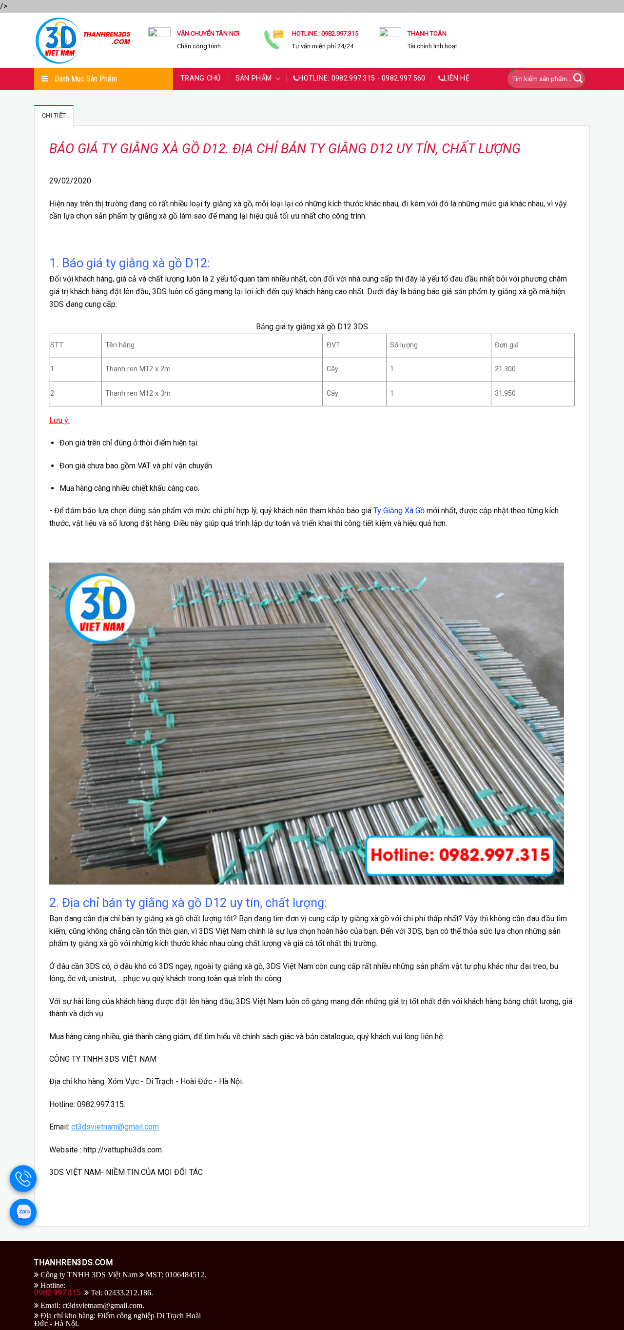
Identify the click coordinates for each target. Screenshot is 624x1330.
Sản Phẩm (254, 78)
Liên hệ (456, 78)
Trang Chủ (201, 78)
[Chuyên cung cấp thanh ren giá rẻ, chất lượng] (84, 40)
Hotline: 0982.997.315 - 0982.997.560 (361, 78)
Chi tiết (54, 115)
